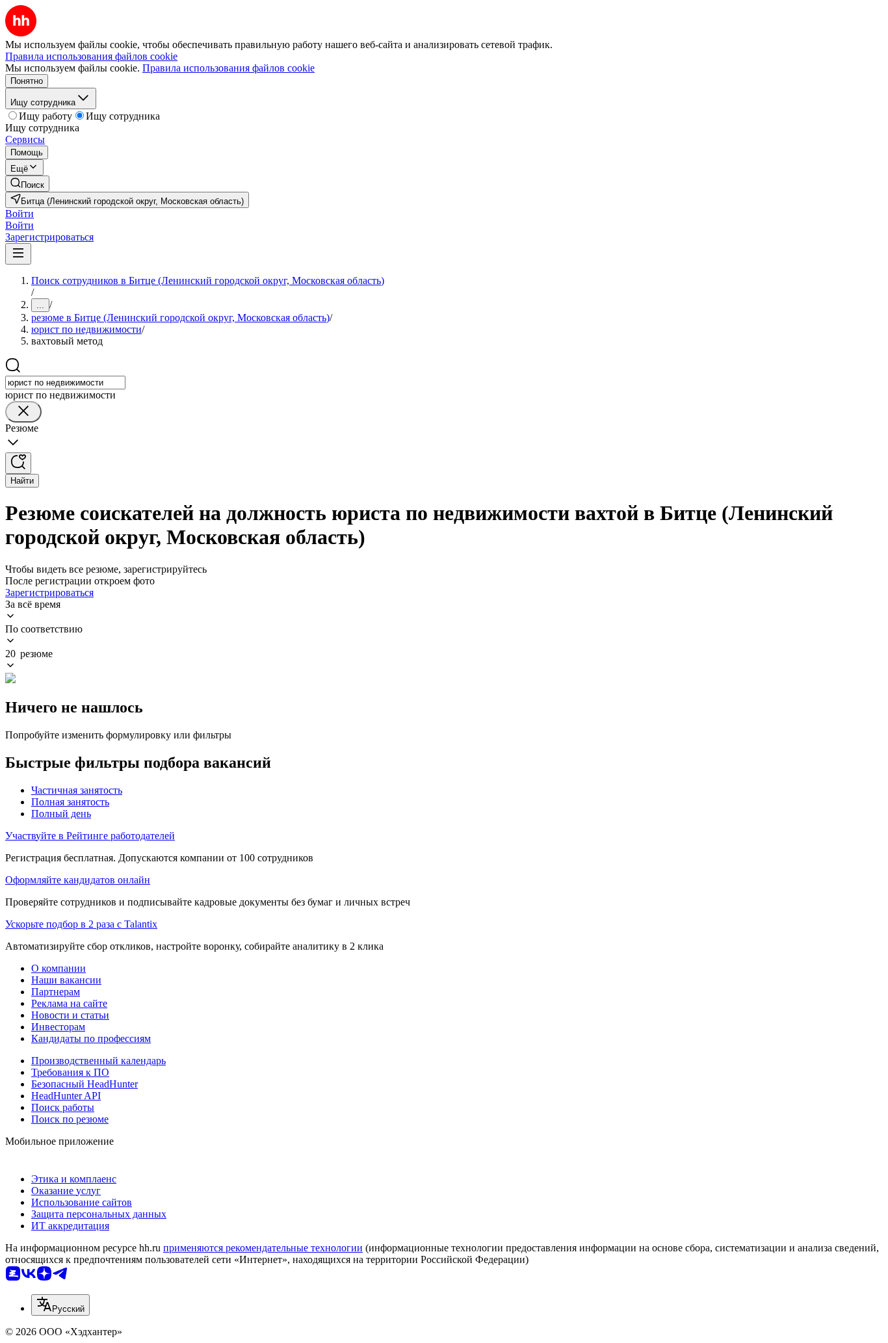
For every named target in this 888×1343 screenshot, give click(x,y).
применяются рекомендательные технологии (263, 1247)
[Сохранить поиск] (18, 463)
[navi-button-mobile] (18, 254)
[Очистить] (23, 412)
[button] (19, 213)
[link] (27, 184)
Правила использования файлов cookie (228, 67)
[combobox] (65, 382)
